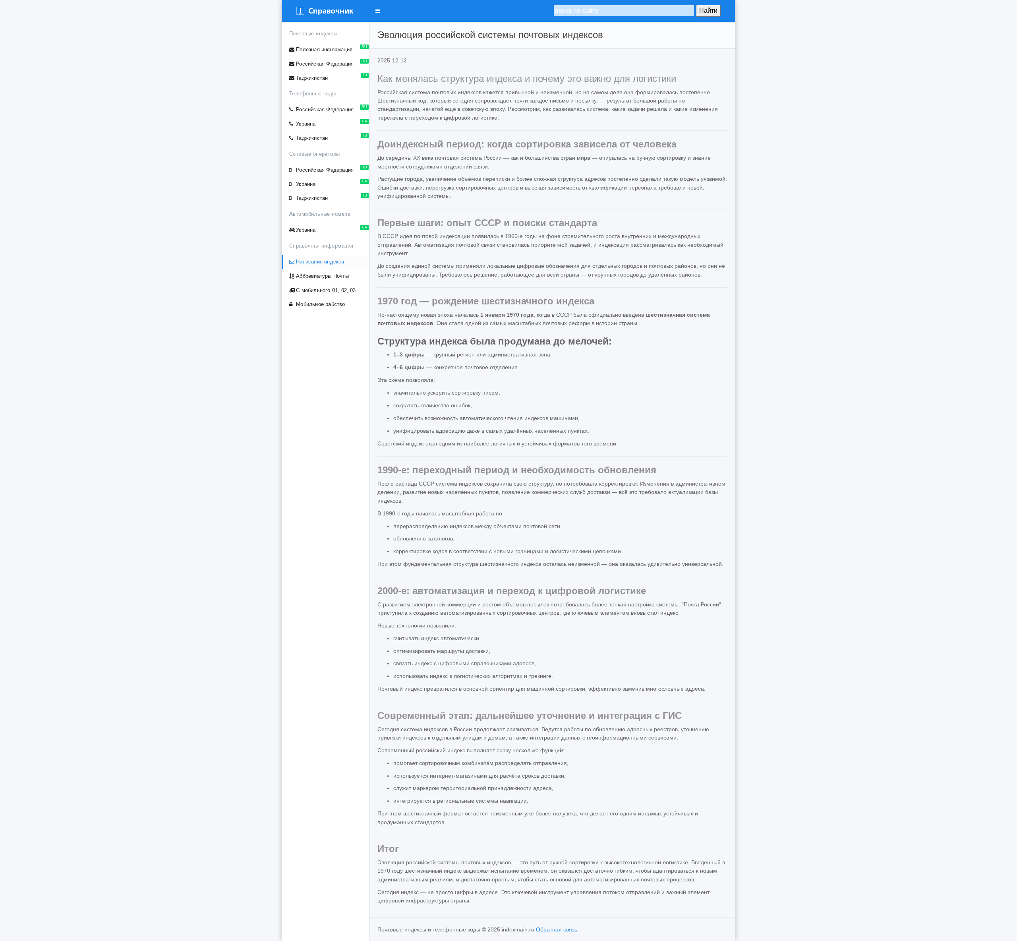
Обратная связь (556, 929)
